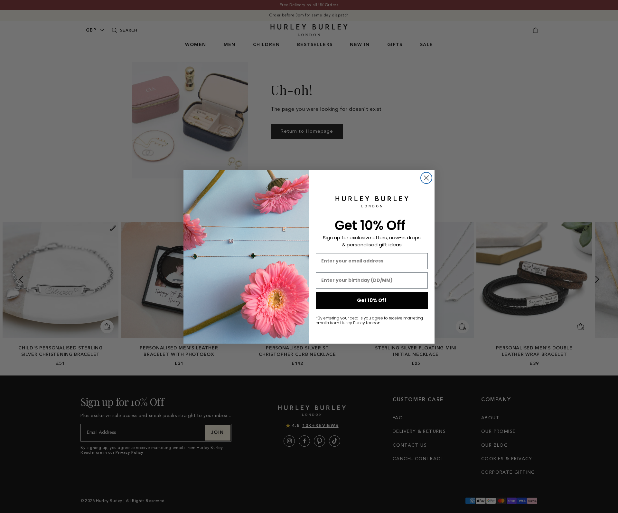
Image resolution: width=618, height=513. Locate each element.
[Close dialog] (426, 178)
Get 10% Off (372, 300)
